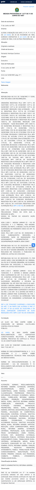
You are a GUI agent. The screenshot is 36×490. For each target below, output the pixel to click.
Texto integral (5, 82)
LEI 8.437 (23, 37)
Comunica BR (13, 2)
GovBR (3, 2)
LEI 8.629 (7, 35)
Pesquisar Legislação (28, 6)
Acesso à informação (26, 2)
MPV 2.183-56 (18, 206)
